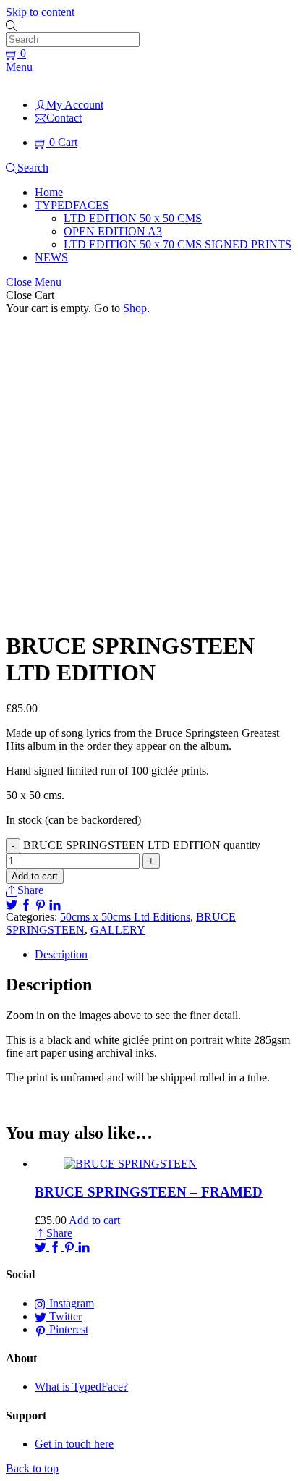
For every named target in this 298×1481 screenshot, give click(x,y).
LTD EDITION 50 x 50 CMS (133, 218)
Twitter (64, 1316)
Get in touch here (74, 1444)
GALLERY (117, 930)
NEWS (51, 257)
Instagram (70, 1303)
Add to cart (35, 876)
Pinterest (67, 1329)
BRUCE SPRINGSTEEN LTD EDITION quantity (141, 845)
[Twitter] (13, 903)
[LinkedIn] (55, 903)
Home (49, 192)
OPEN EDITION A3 (113, 231)
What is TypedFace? (81, 1386)
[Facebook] (27, 903)
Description (61, 954)
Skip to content (40, 12)
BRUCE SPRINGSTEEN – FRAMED (149, 1191)
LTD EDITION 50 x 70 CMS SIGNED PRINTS (177, 244)
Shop (135, 308)
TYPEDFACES (72, 205)
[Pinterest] (42, 903)
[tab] (163, 954)
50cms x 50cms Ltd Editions (125, 917)
